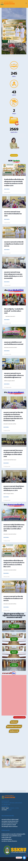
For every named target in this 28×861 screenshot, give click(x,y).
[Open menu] (26, 3)
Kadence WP (18, 859)
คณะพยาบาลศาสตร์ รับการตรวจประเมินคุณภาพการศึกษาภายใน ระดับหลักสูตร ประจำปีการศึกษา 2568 (13, 453)
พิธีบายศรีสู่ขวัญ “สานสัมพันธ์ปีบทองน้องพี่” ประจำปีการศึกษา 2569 (13, 311)
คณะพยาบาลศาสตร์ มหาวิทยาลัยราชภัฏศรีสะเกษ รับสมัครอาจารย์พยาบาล (14, 244)
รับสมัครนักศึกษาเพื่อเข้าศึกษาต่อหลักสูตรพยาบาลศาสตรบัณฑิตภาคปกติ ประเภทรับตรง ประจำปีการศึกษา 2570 (14, 182)
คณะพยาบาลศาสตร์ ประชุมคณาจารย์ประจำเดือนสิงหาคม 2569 (13, 214)
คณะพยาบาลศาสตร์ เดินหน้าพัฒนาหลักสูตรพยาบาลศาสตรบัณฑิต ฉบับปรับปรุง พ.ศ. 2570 (14, 488)
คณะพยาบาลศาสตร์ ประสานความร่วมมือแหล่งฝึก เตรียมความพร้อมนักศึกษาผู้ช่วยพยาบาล (14, 375)
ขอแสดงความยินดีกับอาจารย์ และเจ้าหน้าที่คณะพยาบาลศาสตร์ (13, 343)
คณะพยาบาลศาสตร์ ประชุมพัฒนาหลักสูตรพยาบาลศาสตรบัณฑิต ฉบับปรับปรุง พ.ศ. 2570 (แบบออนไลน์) (13, 275)
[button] (3, 31)
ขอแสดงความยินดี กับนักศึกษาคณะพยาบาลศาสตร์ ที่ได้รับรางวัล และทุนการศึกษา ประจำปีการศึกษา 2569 (14, 528)
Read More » (7, 189)
